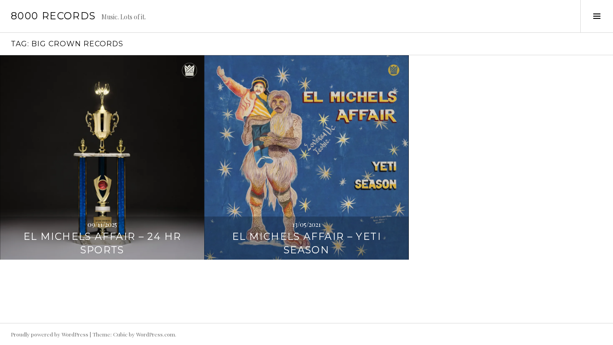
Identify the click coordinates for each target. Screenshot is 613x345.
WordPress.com (155, 334)
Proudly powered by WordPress (49, 334)
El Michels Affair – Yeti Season (306, 243)
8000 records (53, 16)
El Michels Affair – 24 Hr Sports (102, 243)
